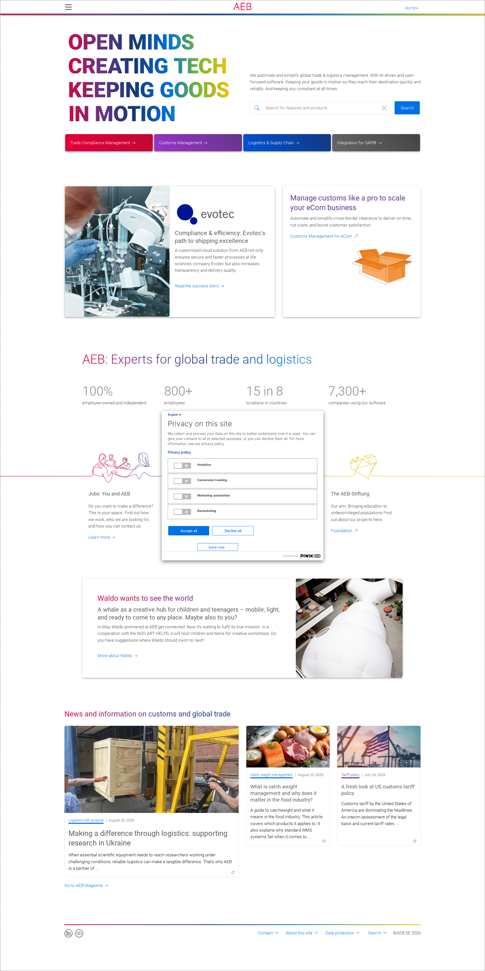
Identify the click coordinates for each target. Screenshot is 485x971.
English (173, 414)
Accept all (188, 531)
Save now (216, 547)
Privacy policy (179, 452)
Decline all (233, 531)
